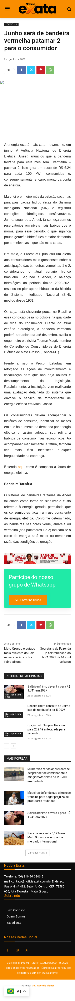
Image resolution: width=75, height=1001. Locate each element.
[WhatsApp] (50, 70)
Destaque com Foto (13, 695)
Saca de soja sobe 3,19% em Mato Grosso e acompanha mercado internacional (46, 837)
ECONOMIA (11, 24)
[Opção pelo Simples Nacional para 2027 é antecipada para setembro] (14, 730)
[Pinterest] (40, 70)
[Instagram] (17, 950)
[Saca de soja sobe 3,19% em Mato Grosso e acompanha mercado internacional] (14, 838)
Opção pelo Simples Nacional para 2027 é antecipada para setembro (46, 729)
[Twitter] (31, 70)
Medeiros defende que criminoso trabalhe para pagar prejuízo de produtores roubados (49, 797)
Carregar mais (36, 852)
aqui (21, 467)
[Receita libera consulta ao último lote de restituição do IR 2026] (14, 711)
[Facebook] (21, 70)
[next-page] (13, 746)
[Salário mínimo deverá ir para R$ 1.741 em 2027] (14, 692)
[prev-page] (6, 746)
